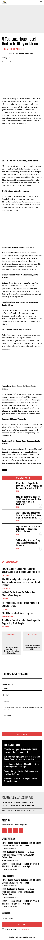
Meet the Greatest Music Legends (17, 613)
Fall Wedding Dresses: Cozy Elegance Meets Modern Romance (28, 543)
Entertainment (8, 616)
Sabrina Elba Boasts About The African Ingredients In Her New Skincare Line (11, 650)
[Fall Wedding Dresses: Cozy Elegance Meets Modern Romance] (8, 544)
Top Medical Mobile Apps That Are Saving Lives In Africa (32, 647)
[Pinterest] (13, 67)
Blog (18, 491)
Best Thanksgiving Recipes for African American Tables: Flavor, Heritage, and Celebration (28, 500)
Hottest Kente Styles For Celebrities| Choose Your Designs (19, 594)
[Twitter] (9, 67)
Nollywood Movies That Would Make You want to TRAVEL (20, 604)
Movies (5, 609)
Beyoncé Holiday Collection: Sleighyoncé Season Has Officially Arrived (28, 529)
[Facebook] (4, 67)
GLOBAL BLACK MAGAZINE (23, 53)
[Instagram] (10, 830)
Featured (6, 575)
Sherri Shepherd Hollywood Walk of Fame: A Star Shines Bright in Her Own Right (28, 515)
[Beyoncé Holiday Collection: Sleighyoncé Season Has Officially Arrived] (8, 530)
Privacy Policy (24, 929)
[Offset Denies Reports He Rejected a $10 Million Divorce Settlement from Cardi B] (8, 487)
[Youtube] (21, 830)
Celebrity (6, 626)
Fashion (5, 598)
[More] (23, 67)
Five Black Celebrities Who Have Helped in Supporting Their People (21, 622)
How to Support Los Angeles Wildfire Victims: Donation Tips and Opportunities (21, 570)
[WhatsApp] (18, 67)
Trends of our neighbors (14, 49)
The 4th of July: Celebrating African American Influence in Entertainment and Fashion (21, 582)
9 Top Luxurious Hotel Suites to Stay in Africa (23, 469)
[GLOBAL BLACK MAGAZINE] (4, 53)
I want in (21, 924)
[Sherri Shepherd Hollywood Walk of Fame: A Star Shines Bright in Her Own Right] (8, 516)
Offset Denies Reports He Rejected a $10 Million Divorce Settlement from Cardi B (29, 485)
